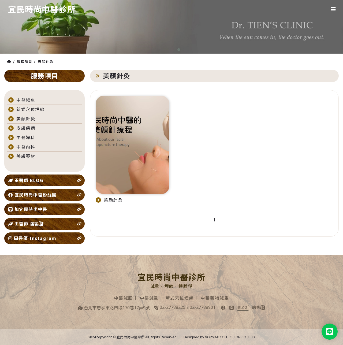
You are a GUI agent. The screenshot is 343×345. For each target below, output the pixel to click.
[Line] (231, 308)
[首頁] (10, 62)
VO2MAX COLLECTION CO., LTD (230, 337)
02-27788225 (172, 307)
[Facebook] (223, 308)
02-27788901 (202, 307)
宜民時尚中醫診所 (42, 9)
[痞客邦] (259, 307)
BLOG (242, 307)
